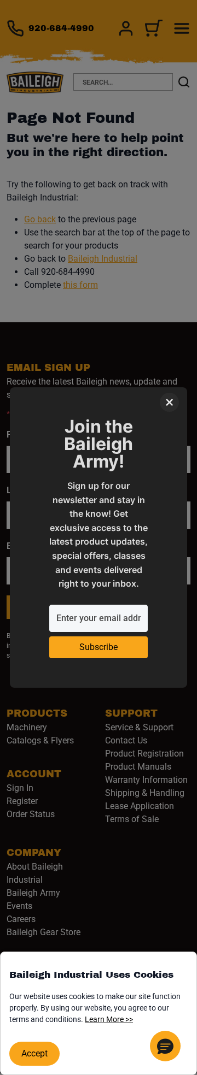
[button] (165, 1046)
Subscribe (98, 647)
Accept (34, 1053)
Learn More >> (109, 1019)
